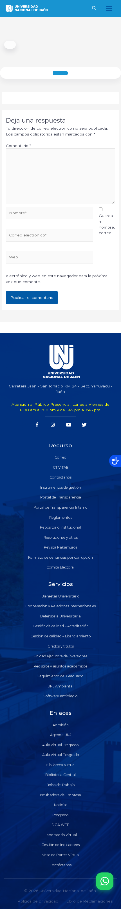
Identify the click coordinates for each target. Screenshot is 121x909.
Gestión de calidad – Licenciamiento (60, 636)
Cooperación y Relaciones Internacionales (60, 606)
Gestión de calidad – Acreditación (61, 626)
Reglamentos (60, 517)
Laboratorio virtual (60, 835)
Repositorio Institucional (60, 527)
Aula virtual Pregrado (60, 745)
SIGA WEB (60, 825)
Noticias (60, 805)
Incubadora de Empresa (60, 795)
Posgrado (60, 815)
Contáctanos (60, 477)
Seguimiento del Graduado (60, 676)
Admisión (61, 725)
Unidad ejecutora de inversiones (60, 656)
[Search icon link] (94, 9)
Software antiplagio (60, 696)
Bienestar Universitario (60, 596)
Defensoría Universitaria (60, 616)
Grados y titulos (61, 646)
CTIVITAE (60, 467)
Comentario (18, 145)
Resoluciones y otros (61, 537)
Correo (60, 457)
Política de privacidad (37, 901)
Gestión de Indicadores (60, 845)
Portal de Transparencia (60, 497)
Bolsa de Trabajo (60, 785)
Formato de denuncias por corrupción (60, 557)
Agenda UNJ (60, 735)
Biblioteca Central (60, 775)
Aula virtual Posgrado (60, 755)
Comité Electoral (60, 567)
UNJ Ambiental (60, 686)
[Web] (49, 258)
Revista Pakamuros (60, 547)
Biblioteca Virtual (60, 765)
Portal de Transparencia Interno (60, 507)
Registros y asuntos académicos (60, 666)
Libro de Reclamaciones (89, 901)
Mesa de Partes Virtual (61, 855)
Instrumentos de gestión (60, 487)
